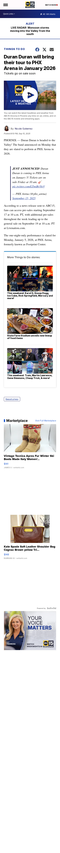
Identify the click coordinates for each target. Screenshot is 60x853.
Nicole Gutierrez (23, 128)
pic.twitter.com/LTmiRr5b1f (28, 186)
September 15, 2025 (24, 198)
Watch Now (50, 5)
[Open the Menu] (5, 5)
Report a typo (12, 399)
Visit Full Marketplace (45, 420)
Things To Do (14, 49)
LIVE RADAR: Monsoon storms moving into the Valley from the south (30, 31)
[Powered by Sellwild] (51, 608)
